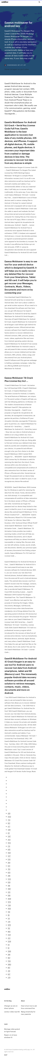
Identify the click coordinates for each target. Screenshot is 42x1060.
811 (9, 833)
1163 (9, 961)
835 (9, 849)
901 (9, 823)
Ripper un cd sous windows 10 (10, 1036)
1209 (9, 941)
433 (9, 938)
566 (9, 895)
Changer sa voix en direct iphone (10, 1007)
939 (9, 882)
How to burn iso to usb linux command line (29, 1007)
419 (9, 971)
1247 (9, 836)
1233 (9, 879)
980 (9, 931)
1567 (9, 853)
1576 (9, 902)
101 (9, 918)
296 (9, 876)
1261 (9, 830)
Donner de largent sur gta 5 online (17, 69)
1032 (9, 817)
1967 (9, 889)
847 (9, 974)
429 (9, 813)
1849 (9, 899)
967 (9, 958)
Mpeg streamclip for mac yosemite (28, 1013)
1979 (9, 925)
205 (9, 892)
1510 (9, 843)
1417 (9, 856)
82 (8, 948)
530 (9, 859)
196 (9, 885)
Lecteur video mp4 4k (12, 1012)
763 (9, 869)
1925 (9, 908)
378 (9, 922)
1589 (9, 951)
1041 (9, 935)
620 (9, 872)
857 (9, 968)
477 (9, 826)
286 (9, 954)
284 (9, 862)
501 (9, 866)
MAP (5, 1055)
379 (9, 977)
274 (9, 846)
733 (9, 820)
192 (9, 928)
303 (9, 840)
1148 (9, 905)
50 (9, 945)
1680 (9, 964)
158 (9, 912)
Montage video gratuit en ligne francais (12, 1030)
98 (8, 915)
